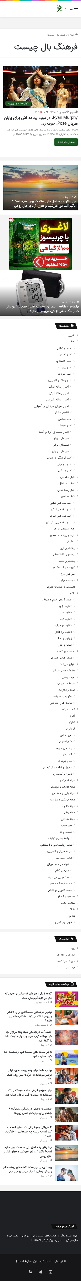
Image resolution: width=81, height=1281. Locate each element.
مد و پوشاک (65, 761)
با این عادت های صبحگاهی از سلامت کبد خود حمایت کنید (28, 1054)
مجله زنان (69, 812)
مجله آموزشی (67, 780)
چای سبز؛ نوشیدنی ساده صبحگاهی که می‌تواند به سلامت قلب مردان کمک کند (28, 1092)
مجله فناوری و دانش (60, 890)
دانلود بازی (65, 606)
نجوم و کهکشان (62, 774)
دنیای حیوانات (67, 664)
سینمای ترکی (61, 445)
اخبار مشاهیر (68, 496)
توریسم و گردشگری (64, 567)
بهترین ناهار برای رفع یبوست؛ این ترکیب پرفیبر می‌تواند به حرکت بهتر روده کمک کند (29, 1074)
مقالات (71, 909)
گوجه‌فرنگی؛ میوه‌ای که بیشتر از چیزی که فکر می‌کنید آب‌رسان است (28, 995)
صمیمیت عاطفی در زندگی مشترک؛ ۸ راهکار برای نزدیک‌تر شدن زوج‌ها (30, 1110)
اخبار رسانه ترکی (59, 393)
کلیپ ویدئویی (63, 922)
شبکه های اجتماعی (61, 658)
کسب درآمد (68, 709)
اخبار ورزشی (65, 470)
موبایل (25, 1236)
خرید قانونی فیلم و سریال (57, 600)
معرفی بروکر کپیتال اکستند (48, 1240)
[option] (40, 187)
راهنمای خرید (64, 748)
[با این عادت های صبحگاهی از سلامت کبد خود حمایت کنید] (66, 1057)
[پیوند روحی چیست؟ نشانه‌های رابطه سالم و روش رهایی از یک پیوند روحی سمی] (66, 1173)
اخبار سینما (66, 425)
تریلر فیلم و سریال (58, 864)
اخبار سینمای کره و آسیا (54, 432)
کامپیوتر (67, 754)
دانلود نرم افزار (63, 632)
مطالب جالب (67, 903)
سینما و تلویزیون (66, 683)
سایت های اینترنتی (61, 703)
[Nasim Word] (61, 9)
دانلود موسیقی (63, 625)
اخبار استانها (65, 354)
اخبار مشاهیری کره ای (59, 522)
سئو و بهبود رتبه (62, 696)
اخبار (72, 341)
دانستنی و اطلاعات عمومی (60, 587)
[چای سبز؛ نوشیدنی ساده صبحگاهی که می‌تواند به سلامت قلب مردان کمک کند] (66, 1096)
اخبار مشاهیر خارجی (60, 516)
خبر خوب (66, 825)
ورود (72, 948)
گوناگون (70, 729)
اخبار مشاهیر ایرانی (61, 503)
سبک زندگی (68, 677)
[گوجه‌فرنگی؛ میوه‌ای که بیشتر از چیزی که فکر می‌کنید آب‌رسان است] (66, 999)
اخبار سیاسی (65, 419)
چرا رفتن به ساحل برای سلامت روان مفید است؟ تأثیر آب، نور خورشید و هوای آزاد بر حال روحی (44, 203)
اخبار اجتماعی (64, 348)
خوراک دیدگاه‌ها (66, 961)
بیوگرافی (70, 541)
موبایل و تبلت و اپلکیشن (57, 767)
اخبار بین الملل (63, 367)
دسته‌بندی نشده (66, 651)
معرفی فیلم (62, 870)
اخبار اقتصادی (64, 361)
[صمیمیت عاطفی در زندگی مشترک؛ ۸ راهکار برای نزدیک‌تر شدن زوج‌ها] (66, 1114)
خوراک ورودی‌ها (66, 955)
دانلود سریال (65, 612)
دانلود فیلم (66, 619)
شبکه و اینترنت (66, 690)
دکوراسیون (65, 741)
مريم (72, 112)
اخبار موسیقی (64, 464)
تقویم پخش (61, 412)
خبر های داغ (68, 574)
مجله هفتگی (68, 819)
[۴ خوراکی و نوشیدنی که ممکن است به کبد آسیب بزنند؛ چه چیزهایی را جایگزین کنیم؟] (66, 1133)
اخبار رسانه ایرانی (58, 387)
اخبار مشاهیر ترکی (61, 509)
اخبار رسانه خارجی (57, 400)
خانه (72, 35)
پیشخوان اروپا (67, 548)
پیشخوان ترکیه (66, 561)
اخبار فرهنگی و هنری (59, 458)
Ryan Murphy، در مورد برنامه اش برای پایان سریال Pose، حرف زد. (41, 120)
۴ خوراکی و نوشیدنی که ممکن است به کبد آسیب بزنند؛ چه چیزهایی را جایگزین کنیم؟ (28, 1131)
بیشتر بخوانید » (66, 142)
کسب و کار (65, 832)
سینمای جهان (60, 451)
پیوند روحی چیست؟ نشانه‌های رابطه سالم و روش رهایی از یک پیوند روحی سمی (27, 1169)
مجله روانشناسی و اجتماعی (56, 845)
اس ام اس (66, 735)
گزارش (71, 722)
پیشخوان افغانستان (64, 554)
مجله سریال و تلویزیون (58, 851)
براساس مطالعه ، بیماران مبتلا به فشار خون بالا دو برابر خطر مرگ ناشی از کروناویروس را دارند (42, 309)
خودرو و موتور (67, 580)
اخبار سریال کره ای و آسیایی (51, 406)
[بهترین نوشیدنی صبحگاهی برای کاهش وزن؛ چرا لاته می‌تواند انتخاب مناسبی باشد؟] (66, 1017)
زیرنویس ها (65, 638)
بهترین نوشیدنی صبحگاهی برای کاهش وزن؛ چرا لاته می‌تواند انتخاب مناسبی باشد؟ (29, 1016)
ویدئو (72, 916)
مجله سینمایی (64, 858)
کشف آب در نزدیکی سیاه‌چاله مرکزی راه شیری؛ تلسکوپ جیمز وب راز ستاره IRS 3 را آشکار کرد (28, 1036)
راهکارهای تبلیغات (57, 838)
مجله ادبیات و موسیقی (62, 787)
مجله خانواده (68, 806)
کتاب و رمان (65, 645)
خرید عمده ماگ (69, 1236)
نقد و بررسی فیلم (58, 877)
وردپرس (70, 967)
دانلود (72, 593)
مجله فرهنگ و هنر (61, 883)
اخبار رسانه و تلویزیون (59, 380)
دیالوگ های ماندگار (64, 670)
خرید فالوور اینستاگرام (45, 1236)
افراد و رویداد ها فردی (62, 535)
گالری (72, 716)
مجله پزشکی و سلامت (62, 800)
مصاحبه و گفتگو (66, 896)
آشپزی (71, 335)
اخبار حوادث (65, 374)
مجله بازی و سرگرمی (63, 793)
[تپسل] (11, 220)
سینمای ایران (61, 438)
